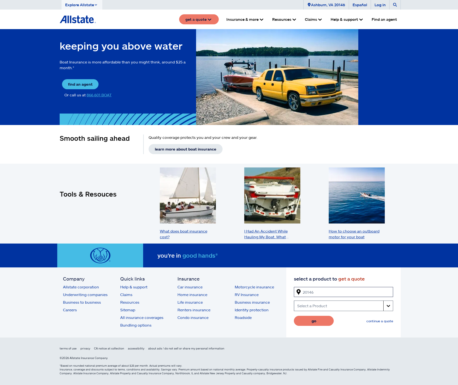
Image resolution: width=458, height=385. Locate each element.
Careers (70, 309)
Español (360, 4)
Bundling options (135, 325)
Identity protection (252, 309)
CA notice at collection (109, 348)
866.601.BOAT (99, 95)
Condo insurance (192, 317)
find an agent (80, 84)
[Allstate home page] (77, 19)
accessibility (136, 348)
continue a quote (379, 321)
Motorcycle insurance (254, 287)
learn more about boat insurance (185, 149)
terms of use (68, 348)
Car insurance (190, 287)
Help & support (133, 287)
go (314, 320)
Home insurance (192, 294)
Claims (126, 294)
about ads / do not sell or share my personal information (186, 348)
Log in (380, 4)
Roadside (243, 317)
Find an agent (384, 19)
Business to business (82, 302)
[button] (82, 5)
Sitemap (127, 309)
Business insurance (252, 302)
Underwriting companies (85, 294)
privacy (85, 348)
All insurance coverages (141, 317)
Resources (129, 302)
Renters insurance (193, 309)
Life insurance (190, 302)
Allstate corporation (81, 287)
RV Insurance (247, 294)
